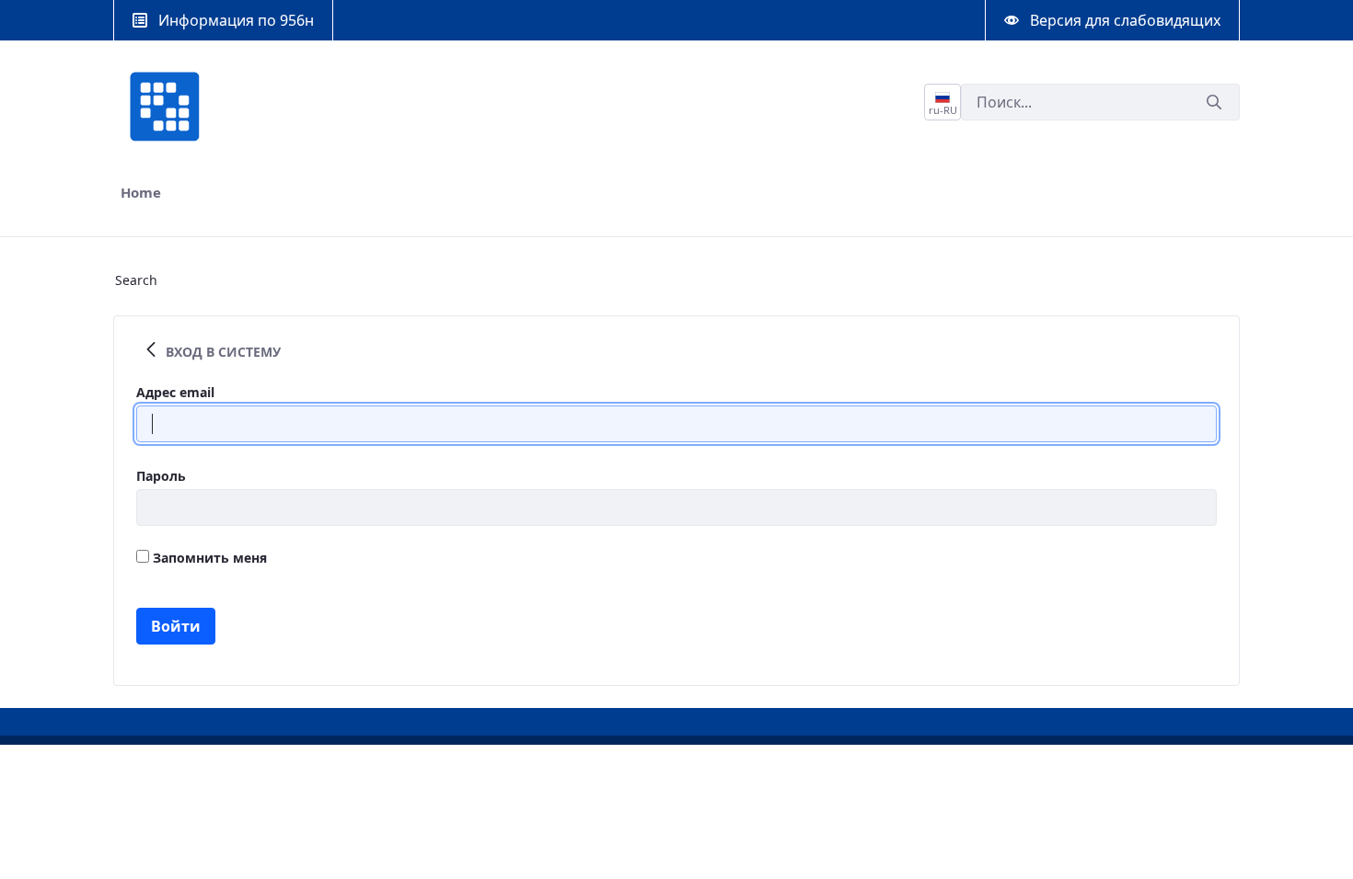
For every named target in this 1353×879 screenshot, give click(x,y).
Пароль (161, 476)
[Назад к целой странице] (151, 351)
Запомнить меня (208, 557)
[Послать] (1214, 102)
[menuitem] (140, 192)
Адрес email (175, 392)
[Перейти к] (168, 106)
